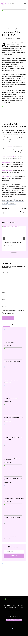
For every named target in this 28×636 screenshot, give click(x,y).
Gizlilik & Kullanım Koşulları (14, 607)
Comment (5, 272)
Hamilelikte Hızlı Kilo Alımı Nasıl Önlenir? (14, 498)
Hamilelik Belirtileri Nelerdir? (11, 399)
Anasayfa (7, 605)
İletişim (18, 610)
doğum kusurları (19, 200)
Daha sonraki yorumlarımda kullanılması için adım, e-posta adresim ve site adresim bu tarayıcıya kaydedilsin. (13, 312)
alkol (3, 200)
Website (4, 306)
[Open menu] (25, 3)
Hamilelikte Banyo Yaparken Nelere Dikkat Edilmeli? (13, 458)
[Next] (24, 238)
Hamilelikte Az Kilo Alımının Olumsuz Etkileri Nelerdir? (13, 438)
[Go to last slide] (4, 238)
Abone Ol (14, 556)
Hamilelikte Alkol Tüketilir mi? (11, 536)
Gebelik (10, 29)
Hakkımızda (15, 605)
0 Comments (17, 38)
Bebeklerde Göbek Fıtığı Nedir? (13, 242)
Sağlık (15, 29)
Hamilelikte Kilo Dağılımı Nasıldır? (6, 211)
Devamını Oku (8, 345)
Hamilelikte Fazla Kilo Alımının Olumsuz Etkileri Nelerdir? (13, 479)
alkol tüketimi (10, 200)
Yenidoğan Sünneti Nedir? (21, 211)
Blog (22, 605)
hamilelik (4, 203)
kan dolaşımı (12, 203)
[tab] (12, 252)
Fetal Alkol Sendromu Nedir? (11, 380)
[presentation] (14, 232)
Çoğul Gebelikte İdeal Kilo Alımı (12, 361)
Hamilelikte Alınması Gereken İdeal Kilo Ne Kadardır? (13, 418)
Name (4, 292)
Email (4, 299)
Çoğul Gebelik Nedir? (9, 342)
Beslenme (4, 29)
